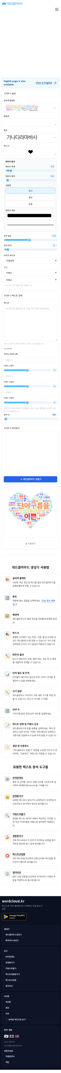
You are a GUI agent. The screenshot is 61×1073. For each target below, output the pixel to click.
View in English (44, 82)
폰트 (7, 1007)
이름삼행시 (10, 1056)
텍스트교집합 (11, 980)
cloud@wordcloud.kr (13, 1045)
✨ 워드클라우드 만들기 (30, 479)
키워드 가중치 (9, 365)
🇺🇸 (17, 1035)
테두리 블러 (10, 176)
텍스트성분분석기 (13, 974)
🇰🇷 (6, 1035)
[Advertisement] (30, 45)
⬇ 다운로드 (30, 543)
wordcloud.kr (13, 901)
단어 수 (7, 414)
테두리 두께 (10, 166)
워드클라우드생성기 (14, 934)
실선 (31, 190)
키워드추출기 (11, 968)
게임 (7, 1062)
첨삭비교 (9, 985)
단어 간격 (7, 245)
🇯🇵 (11, 1035)
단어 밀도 (7, 235)
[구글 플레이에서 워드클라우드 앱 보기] (14, 916)
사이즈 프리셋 (9, 255)
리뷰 (7, 1013)
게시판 (8, 1001)
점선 (31, 197)
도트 (31, 204)
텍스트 (6, 302)
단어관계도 (10, 956)
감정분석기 (10, 962)
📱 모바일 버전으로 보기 (16, 1019)
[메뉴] (56, 9)
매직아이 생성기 (12, 940)
